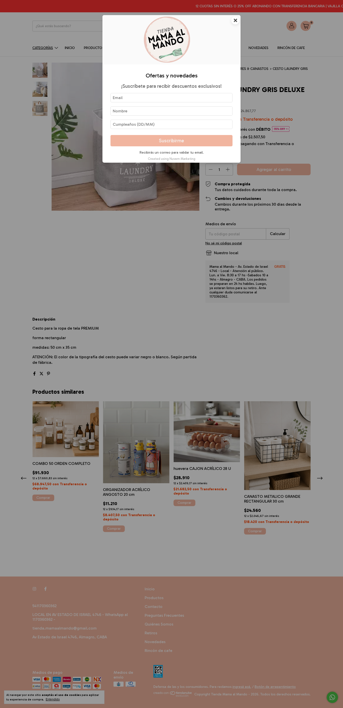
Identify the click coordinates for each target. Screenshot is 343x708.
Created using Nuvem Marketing (171, 159)
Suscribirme (171, 141)
